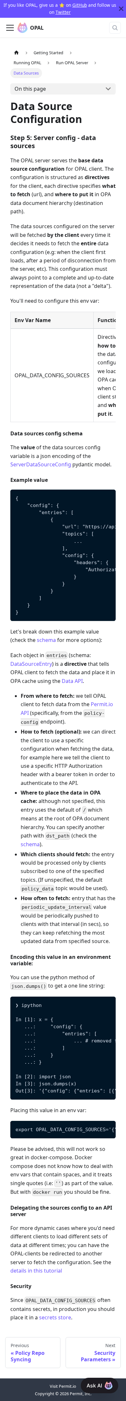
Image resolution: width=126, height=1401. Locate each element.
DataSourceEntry (31, 663)
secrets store (55, 1317)
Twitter (63, 12)
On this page (30, 88)
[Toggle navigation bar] (10, 28)
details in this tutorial (36, 1270)
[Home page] (16, 53)
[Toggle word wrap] (95, 497)
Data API (72, 681)
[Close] (121, 9)
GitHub (79, 5)
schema (46, 640)
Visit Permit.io (63, 1386)
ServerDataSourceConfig (40, 464)
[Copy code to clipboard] (107, 497)
